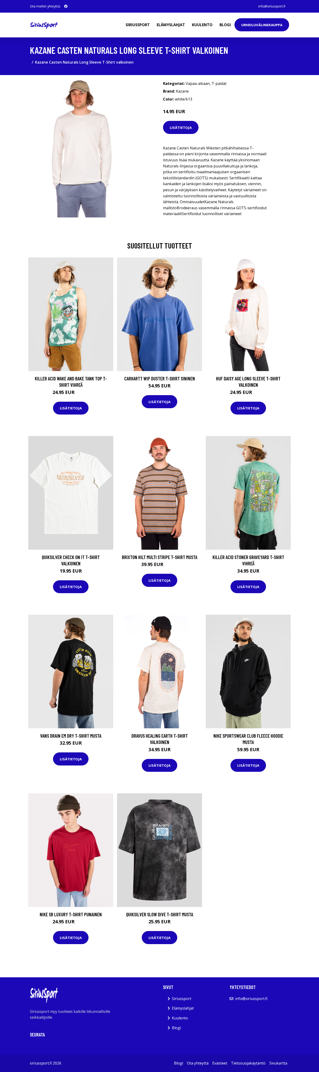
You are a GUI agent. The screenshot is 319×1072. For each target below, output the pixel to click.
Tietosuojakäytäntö (248, 1063)
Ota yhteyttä (198, 1063)
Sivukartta (278, 1063)
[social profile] (65, 6)
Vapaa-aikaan (198, 83)
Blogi (225, 24)
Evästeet (219, 1063)
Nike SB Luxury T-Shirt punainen (71, 914)
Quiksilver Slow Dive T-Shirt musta (159, 914)
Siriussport (138, 24)
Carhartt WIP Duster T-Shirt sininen (159, 378)
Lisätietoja (181, 127)
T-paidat (219, 83)
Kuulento (202, 24)
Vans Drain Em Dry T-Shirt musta (70, 736)
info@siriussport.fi (271, 6)
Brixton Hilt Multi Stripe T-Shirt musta (159, 557)
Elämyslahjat (171, 24)
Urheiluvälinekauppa (261, 24)
